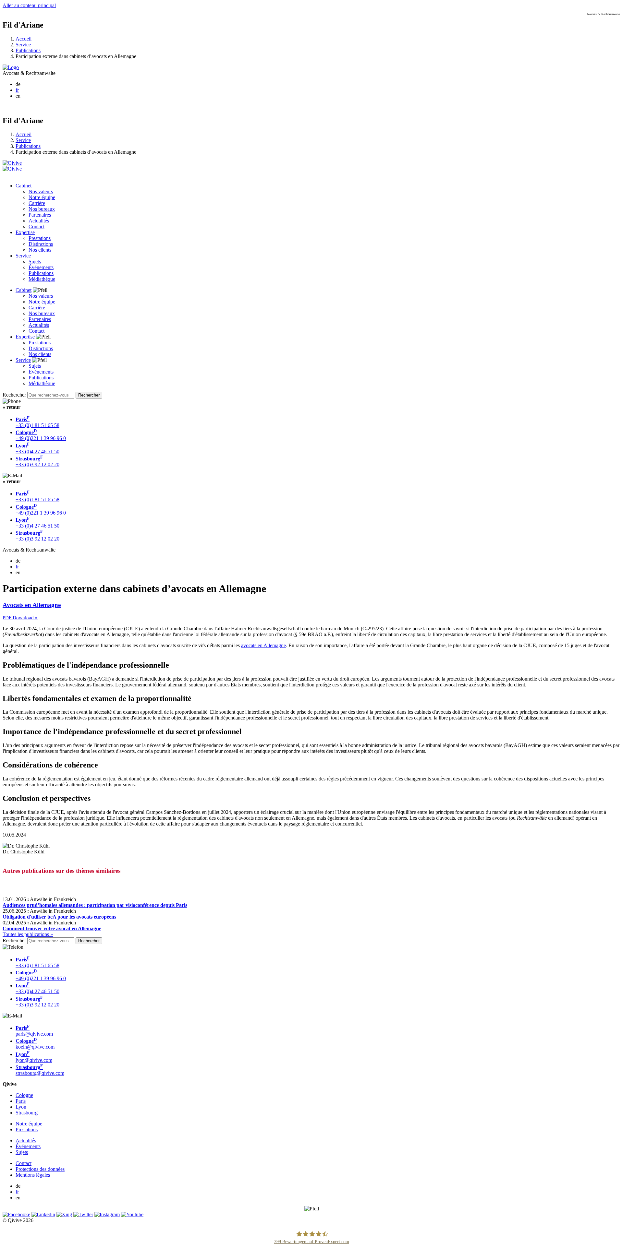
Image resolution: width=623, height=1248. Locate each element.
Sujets (35, 261)
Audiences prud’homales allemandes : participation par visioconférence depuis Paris (95, 905)
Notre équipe (42, 197)
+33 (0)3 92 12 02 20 (37, 461)
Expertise (25, 232)
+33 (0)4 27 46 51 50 (37, 448)
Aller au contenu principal (29, 5)
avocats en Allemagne (263, 645)
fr (17, 90)
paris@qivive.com (34, 1031)
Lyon (21, 1107)
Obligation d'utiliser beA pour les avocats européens (59, 917)
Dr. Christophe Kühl (23, 851)
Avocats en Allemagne (32, 604)
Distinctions (41, 244)
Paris (21, 1101)
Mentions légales (33, 1175)
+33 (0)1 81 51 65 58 (37, 422)
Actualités (39, 220)
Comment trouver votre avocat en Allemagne (52, 928)
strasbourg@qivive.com (40, 1070)
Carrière (37, 203)
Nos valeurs (41, 191)
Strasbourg (27, 1112)
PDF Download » (20, 617)
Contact (36, 226)
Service (23, 44)
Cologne (24, 1095)
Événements (41, 267)
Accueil (23, 39)
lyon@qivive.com (34, 1057)
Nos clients (40, 250)
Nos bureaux (42, 209)
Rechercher (14, 395)
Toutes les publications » (28, 934)
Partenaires (40, 215)
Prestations (40, 238)
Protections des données (40, 1169)
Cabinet (23, 185)
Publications (28, 50)
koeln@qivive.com (35, 1044)
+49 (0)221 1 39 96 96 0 (41, 435)
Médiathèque (42, 279)
